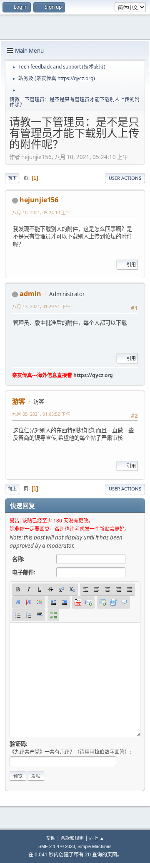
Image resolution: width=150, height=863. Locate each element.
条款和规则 (72, 838)
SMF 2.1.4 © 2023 (56, 846)
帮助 (50, 838)
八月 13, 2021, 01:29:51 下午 (41, 306)
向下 (12, 178)
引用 (131, 264)
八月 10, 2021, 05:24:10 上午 (41, 212)
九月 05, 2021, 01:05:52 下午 (41, 414)
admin (30, 293)
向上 (12, 488)
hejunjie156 (39, 199)
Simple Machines (95, 846)
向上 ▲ (96, 838)
